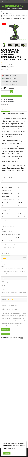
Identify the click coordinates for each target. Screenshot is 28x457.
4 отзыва (9, 63)
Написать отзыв (15, 63)
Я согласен (6, 453)
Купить (11, 96)
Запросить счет (5, 104)
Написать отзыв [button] (5, 334)
